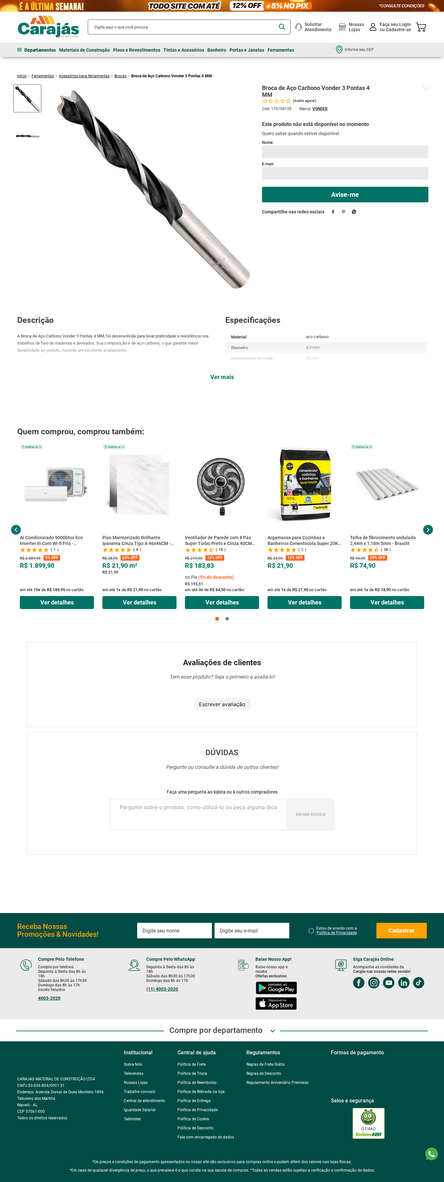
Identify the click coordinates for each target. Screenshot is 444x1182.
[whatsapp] (354, 212)
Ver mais (222, 377)
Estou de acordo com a (336, 903)
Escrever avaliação (222, 704)
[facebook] (333, 212)
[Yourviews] (369, 1096)
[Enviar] (345, 194)
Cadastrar (401, 903)
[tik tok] (411, 956)
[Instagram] (366, 956)
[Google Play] (271, 961)
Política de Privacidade (337, 905)
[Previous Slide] (16, 530)
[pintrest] (351, 972)
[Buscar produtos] (282, 27)
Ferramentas (43, 76)
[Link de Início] (22, 76)
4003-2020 (49, 970)
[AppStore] (271, 977)
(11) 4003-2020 (160, 961)
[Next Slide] (428, 530)
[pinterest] (344, 212)
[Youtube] (381, 956)
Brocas (120, 76)
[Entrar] (391, 27)
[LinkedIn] (396, 956)
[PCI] (341, 1096)
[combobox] (189, 26)
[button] (217, 619)
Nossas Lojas (356, 27)
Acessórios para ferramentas (84, 76)
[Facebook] (351, 956)
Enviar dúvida (311, 814)
